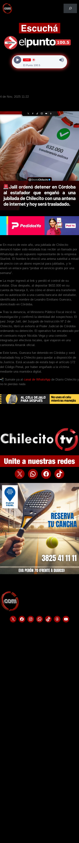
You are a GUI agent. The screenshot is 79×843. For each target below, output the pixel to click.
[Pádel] (39, 573)
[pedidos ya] (39, 234)
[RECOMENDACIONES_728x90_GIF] (39, 403)
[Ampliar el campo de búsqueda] (70, 8)
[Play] (17, 59)
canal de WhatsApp (37, 379)
